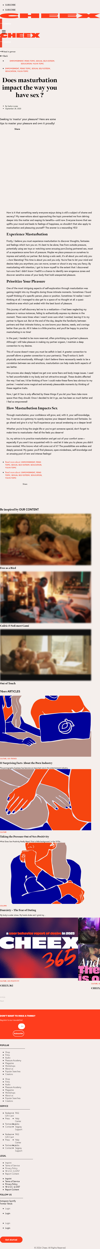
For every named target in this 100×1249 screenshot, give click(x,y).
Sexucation (26, 63)
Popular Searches (12, 1071)
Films (7, 1055)
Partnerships (10, 1124)
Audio (7, 1057)
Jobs (17, 1124)
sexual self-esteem (45, 61)
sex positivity (13, 981)
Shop (7, 1052)
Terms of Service (12, 1165)
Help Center (18, 1119)
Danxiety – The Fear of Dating (18, 910)
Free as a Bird (8, 568)
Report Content (12, 1173)
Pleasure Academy (13, 1060)
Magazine (9, 1063)
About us (9, 1068)
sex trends (12, 759)
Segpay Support (18, 1128)
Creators (9, 1074)
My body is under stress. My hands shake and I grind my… (23, 915)
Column (3, 906)
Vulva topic (38, 63)
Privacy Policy (11, 1168)
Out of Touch (8, 683)
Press (7, 1118)
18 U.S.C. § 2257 (12, 1171)
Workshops (10, 1066)
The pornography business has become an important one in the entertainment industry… (35, 768)
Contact (8, 1126)
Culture (3, 759)
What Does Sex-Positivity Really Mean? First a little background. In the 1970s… (31, 841)
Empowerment (17, 61)
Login (7, 1208)
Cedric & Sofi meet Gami (14, 625)
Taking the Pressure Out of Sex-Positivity (24, 836)
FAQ (17, 1113)
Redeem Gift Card (9, 1114)
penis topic (29, 61)
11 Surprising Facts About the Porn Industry (26, 763)
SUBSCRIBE (10, 4)
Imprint (8, 1162)
